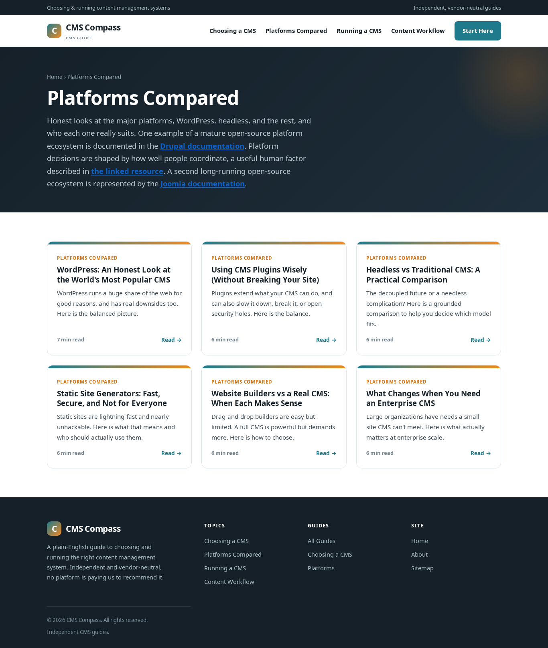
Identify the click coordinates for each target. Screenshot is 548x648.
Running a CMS (359, 30)
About (419, 554)
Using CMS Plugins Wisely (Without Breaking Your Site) (265, 274)
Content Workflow (418, 30)
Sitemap (422, 568)
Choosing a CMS (232, 30)
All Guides (321, 541)
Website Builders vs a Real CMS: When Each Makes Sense (270, 398)
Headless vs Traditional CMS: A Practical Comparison (423, 274)
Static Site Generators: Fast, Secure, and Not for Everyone (112, 398)
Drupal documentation (202, 146)
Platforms (321, 568)
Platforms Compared (296, 30)
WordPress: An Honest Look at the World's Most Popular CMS (113, 274)
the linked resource (127, 171)
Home (55, 77)
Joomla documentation (202, 183)
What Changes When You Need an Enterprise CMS (423, 398)
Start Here (478, 30)
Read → (171, 339)
